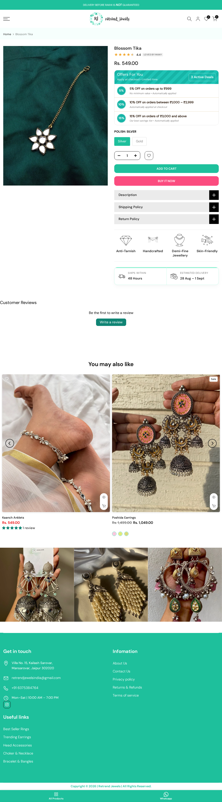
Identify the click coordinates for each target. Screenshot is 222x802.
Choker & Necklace (18, 753)
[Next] (212, 443)
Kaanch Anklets (13, 517)
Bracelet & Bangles (18, 761)
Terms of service (126, 695)
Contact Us (121, 671)
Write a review (111, 322)
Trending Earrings (17, 737)
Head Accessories (17, 745)
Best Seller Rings (16, 729)
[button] (12, 528)
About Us (120, 663)
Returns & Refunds (127, 687)
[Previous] (9, 443)
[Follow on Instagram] (7, 704)
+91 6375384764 (25, 687)
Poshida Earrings (124, 517)
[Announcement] (111, 5)
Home (7, 34)
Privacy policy (124, 679)
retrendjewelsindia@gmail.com (36, 677)
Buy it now (166, 181)
